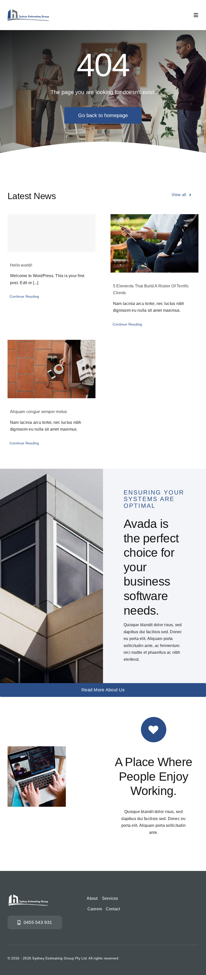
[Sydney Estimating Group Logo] (28, 11)
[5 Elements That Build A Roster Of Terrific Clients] (154, 243)
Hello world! (21, 265)
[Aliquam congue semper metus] (51, 369)
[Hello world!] (51, 233)
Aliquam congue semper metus (38, 412)
